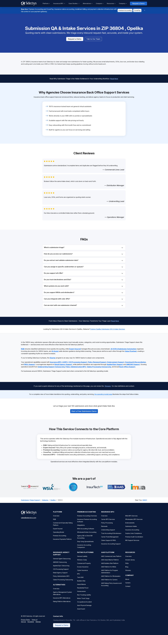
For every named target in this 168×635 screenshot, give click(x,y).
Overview (56, 516)
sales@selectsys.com (28, 518)
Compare (99, 3)
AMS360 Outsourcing (60, 562)
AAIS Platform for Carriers (109, 579)
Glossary (108, 386)
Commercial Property (84, 563)
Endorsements (129, 523)
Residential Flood (82, 588)
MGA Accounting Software (85, 528)
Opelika (53, 500)
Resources (110, 3)
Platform (45, 3)
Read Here (114, 79)
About (127, 579)
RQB (54, 519)
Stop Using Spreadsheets (85, 541)
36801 (144, 500)
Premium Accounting (125, 10)
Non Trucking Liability (84, 595)
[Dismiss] (144, 10)
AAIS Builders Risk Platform (109, 563)
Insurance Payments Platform (62, 539)
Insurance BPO (58, 3)
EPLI (78, 574)
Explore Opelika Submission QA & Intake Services (107, 329)
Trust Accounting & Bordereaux (111, 533)
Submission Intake (131, 526)
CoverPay (137, 10)
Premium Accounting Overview (87, 516)
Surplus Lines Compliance (133, 533)
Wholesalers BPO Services (134, 519)
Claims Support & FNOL (108, 540)
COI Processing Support (61, 569)
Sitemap (38, 622)
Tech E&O (80, 577)
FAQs (127, 563)
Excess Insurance (82, 567)
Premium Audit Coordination (134, 537)
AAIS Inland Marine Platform (110, 560)
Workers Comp (82, 560)
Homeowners (81, 591)
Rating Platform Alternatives (62, 601)
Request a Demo (138, 3)
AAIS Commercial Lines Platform (111, 556)
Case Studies (73, 3)
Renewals (104, 526)
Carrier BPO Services (108, 519)
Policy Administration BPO (61, 576)
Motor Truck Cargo (83, 598)
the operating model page (103, 394)
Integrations (81, 525)
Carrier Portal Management (109, 537)
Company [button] (122, 3)
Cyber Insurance (82, 570)
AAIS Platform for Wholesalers (110, 576)
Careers (127, 583)
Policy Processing (107, 523)
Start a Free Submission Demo (84, 411)
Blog (126, 567)
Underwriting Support (108, 530)
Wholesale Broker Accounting (86, 532)
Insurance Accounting (132, 530)
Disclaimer (31, 622)
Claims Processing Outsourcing (63, 579)
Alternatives (87, 3)
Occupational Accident (84, 602)
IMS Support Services (132, 540)
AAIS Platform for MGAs (108, 567)
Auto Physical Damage (84, 605)
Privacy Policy (25, 619)
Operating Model (58, 532)
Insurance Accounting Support (111, 544)
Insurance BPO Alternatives (61, 598)
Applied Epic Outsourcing (61, 565)
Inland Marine (81, 584)
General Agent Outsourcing (61, 558)
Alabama (45, 500)
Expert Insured (57, 528)
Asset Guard (81, 609)
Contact (127, 586)
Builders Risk (81, 581)
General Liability (82, 556)
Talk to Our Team (93, 39)
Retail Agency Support (60, 572)
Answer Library (130, 560)
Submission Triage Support (30, 500)
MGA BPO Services (131, 516)
